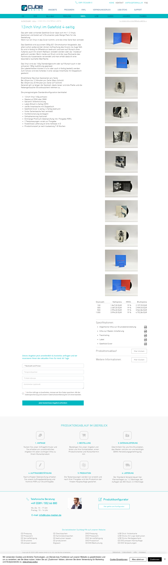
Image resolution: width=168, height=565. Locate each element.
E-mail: (46, 515)
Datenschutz (116, 552)
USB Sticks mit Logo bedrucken (131, 536)
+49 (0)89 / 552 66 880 (44, 503)
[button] (139, 359)
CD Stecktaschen (60, 533)
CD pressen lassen (28, 543)
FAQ (146, 3)
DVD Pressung (91, 533)
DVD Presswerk (92, 536)
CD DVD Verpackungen (127, 543)
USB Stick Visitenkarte (127, 533)
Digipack (57, 543)
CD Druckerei (26, 541)
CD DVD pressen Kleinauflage (130, 541)
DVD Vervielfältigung (94, 538)
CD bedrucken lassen (62, 538)
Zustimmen (154, 559)
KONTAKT (120, 3)
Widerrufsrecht (126, 552)
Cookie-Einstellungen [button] (119, 559)
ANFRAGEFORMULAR (134, 3)
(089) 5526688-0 (85, 3)
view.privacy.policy (30, 561)
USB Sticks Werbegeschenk (129, 538)
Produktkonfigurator (115, 499)
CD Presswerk (27, 536)
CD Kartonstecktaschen (63, 536)
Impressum (142, 552)
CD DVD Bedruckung (93, 543)
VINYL (34, 21)
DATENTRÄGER (26, 21)
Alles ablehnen (138, 559)
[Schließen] (164, 559)
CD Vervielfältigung (29, 538)
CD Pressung (26, 533)
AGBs (135, 552)
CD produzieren (59, 541)
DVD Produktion (92, 541)
